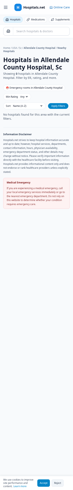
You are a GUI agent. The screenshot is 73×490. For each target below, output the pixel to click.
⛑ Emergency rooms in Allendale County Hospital (34, 87)
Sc (20, 48)
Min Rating (12, 96)
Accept (43, 483)
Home (6, 48)
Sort (8, 106)
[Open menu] (6, 7)
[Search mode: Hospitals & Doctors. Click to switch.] (8, 31)
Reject (57, 483)
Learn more (20, 486)
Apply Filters (58, 106)
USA (14, 48)
